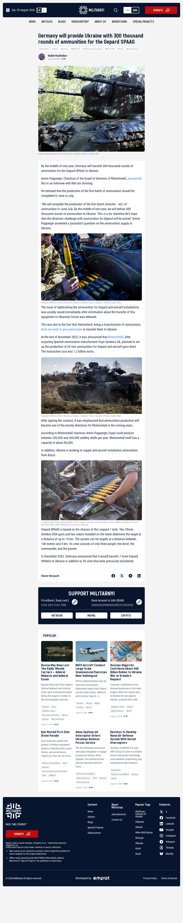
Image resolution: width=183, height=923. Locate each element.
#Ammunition (44, 49)
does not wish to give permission (61, 329)
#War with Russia (132, 49)
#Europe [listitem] (139, 837)
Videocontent (80, 21)
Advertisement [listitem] (119, 814)
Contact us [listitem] (117, 819)
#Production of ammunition (92, 49)
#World (88, 707)
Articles (47, 21)
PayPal (91, 615)
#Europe (89, 703)
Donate (158, 10)
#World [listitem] (138, 827)
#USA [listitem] (138, 853)
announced (134, 178)
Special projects (143, 21)
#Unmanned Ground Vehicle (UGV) (54, 771)
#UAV (65, 763)
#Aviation (80, 703)
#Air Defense (115, 770)
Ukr (127, 10)
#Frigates (45, 707)
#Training (80, 707)
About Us (100, 21)
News (32, 21)
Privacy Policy (150, 878)
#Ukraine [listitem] (139, 821)
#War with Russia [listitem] (144, 832)
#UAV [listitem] (138, 848)
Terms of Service (169, 878)
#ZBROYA (52, 775)
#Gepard (55, 49)
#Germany (64, 49)
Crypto (126, 615)
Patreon (57, 615)
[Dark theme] (44, 10)
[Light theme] (39, 10)
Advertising (119, 21)
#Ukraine (120, 49)
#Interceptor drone (83, 778)
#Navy (54, 707)
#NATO (97, 703)
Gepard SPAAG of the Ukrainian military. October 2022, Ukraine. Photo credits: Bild (81, 302)
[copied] (75, 602)
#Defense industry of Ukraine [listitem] (140, 814)
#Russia (65, 715)
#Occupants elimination (50, 715)
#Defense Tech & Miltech (51, 763)
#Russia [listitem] (139, 843)
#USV (44, 775)
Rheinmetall (115, 337)
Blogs (62, 21)
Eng (135, 10)
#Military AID (75, 49)
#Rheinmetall (109, 49)
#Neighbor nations (48, 711)
